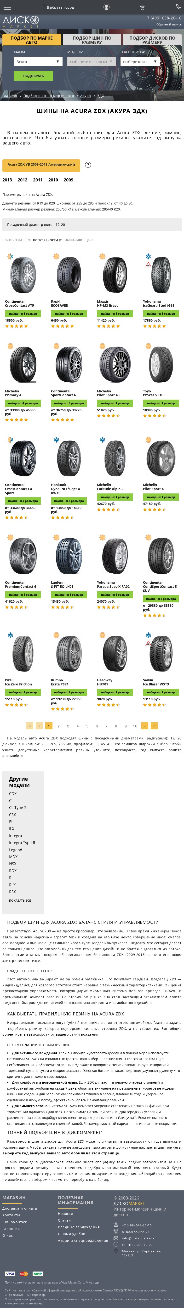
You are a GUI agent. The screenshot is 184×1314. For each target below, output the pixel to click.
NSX (12, 863)
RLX (12, 885)
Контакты (11, 1215)
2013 (7, 180)
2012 (22, 180)
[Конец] (154, 725)
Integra (15, 835)
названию (73, 240)
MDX (13, 856)
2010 (53, 180)
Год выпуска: (133, 52)
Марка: (20, 52)
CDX (13, 793)
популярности (46, 240)
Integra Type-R (22, 842)
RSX (12, 891)
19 (57, 224)
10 (135, 726)
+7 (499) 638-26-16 (163, 18)
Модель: (75, 52)
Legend (15, 849)
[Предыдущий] (39, 725)
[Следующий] (144, 725)
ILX (11, 828)
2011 (38, 180)
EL (11, 821)
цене (89, 240)
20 (63, 224)
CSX (12, 814)
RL (11, 877)
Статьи (64, 1220)
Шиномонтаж (14, 1222)
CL (11, 800)
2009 (68, 180)
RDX (13, 870)
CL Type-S (17, 807)
